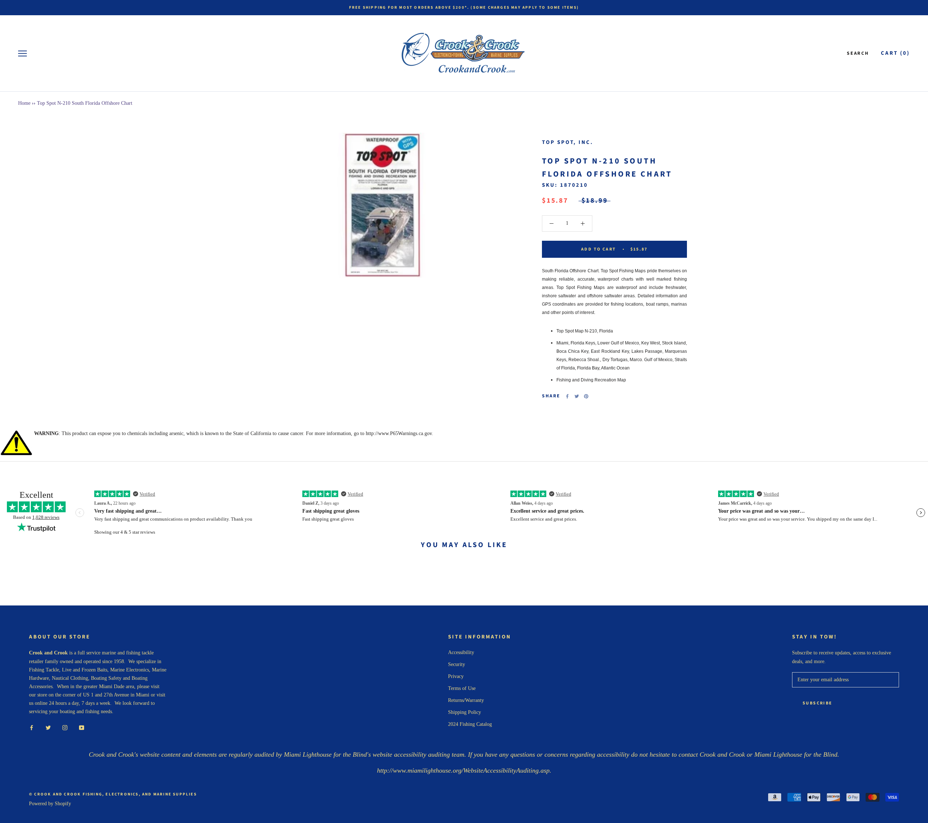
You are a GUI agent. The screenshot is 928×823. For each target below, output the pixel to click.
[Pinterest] (586, 396)
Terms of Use (462, 688)
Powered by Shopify (50, 803)
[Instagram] (64, 727)
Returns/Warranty (466, 700)
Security (456, 664)
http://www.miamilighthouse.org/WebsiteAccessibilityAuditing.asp (463, 770)
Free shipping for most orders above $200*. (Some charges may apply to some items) (464, 7)
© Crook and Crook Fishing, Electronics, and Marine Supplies (113, 794)
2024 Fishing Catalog (470, 724)
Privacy (456, 676)
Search (858, 53)
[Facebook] (567, 396)
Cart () (895, 53)
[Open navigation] (22, 53)
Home (24, 103)
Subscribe (818, 703)
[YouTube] (81, 727)
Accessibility (461, 652)
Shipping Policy (464, 712)
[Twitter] (577, 396)
